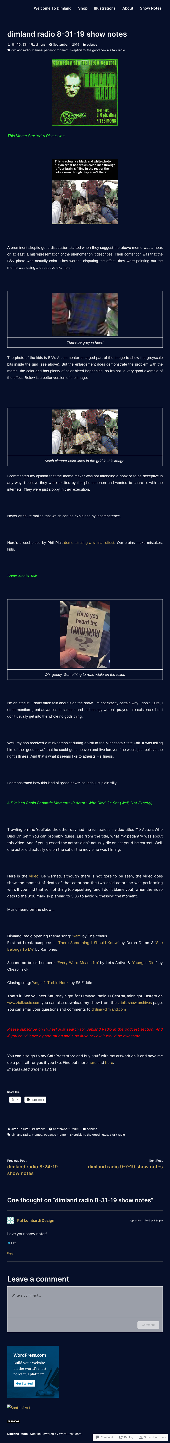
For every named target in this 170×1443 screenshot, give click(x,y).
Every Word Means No (78, 962)
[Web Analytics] (13, 1421)
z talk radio (117, 50)
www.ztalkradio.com (23, 1003)
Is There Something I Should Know (85, 942)
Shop (82, 8)
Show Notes (151, 8)
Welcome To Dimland (53, 8)
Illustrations (105, 8)
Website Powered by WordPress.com (55, 1434)
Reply (10, 1253)
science (92, 44)
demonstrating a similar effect (89, 543)
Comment (148, 1324)
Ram (76, 936)
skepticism (77, 50)
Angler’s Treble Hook (51, 982)
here (92, 1062)
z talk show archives (135, 1003)
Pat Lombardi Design (35, 1220)
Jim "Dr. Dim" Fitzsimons (28, 44)
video (34, 876)
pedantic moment (56, 50)
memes (37, 50)
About (127, 8)
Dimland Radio (17, 1434)
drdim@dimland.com (109, 1009)
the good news (97, 50)
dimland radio (20, 50)
